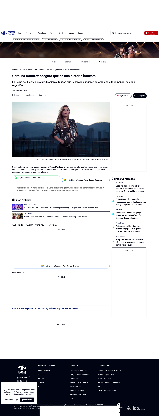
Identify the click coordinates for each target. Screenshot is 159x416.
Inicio (53, 62)
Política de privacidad (106, 375)
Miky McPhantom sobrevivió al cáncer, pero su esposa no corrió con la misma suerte (130, 242)
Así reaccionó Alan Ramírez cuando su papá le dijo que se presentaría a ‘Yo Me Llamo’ (128, 229)
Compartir (141, 96)
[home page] (8, 33)
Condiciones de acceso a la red (109, 371)
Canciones (103, 62)
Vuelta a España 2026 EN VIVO (70, 40)
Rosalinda (119, 209)
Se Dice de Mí (120, 236)
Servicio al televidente (78, 394)
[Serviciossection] (88, 366)
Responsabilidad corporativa (109, 382)
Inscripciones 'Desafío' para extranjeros (26, 40)
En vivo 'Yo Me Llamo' (50, 40)
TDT (71, 398)
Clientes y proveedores (78, 371)
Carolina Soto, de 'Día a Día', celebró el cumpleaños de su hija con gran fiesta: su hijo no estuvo (130, 188)
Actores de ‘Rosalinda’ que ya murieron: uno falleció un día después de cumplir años (128, 215)
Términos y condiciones (107, 390)
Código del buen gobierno (79, 375)
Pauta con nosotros (77, 390)
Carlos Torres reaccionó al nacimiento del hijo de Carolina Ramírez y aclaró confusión (56, 217)
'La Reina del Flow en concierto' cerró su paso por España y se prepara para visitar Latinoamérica (61, 208)
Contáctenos (74, 379)
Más (88, 33)
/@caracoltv (124, 95)
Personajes (85, 62)
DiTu (39, 386)
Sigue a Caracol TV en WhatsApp (31, 178)
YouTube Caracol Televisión (93, 40)
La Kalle (41, 382)
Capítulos (68, 62)
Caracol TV (16, 70)
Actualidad (28, 214)
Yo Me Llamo (120, 223)
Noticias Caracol (44, 371)
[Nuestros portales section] (56, 366)
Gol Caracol (42, 379)
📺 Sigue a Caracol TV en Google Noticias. (62, 266)
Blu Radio (41, 375)
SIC (99, 386)
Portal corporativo (104, 379)
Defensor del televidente (79, 382)
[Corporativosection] (120, 366)
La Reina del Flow (30, 70)
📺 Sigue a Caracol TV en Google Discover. (85, 180)
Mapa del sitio (75, 386)
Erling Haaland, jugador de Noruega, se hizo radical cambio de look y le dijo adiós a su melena (131, 202)
